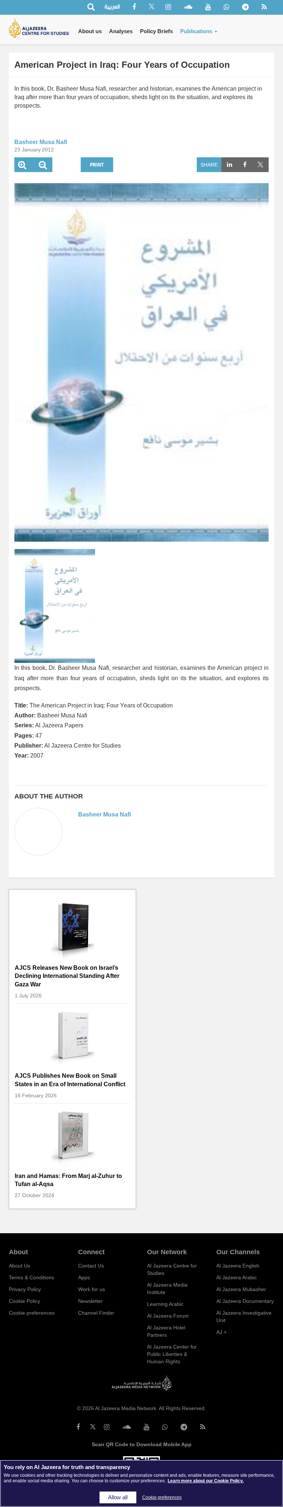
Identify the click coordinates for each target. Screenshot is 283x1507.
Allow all (117, 1497)
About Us (19, 1266)
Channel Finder (96, 1313)
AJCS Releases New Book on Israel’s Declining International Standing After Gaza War (67, 976)
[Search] (90, 7)
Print (97, 164)
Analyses (121, 31)
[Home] (41, 28)
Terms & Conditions (31, 1277)
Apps (84, 1277)
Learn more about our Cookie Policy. (206, 1480)
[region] (141, 1483)
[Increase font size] (22, 166)
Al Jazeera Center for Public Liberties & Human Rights (172, 1354)
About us (90, 31)
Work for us (91, 1289)
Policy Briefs (156, 31)
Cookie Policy (24, 1301)
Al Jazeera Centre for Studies (172, 1269)
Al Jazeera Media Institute (167, 1288)
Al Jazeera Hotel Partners (166, 1331)
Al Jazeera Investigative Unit (244, 1316)
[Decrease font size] (42, 166)
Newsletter (90, 1301)
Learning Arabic (165, 1304)
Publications (197, 31)
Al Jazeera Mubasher (241, 1289)
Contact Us (91, 1266)
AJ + (221, 1332)
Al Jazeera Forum (168, 1316)
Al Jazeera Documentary (245, 1301)
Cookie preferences (32, 1313)
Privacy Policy (25, 1289)
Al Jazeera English (237, 1266)
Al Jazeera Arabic (236, 1277)
